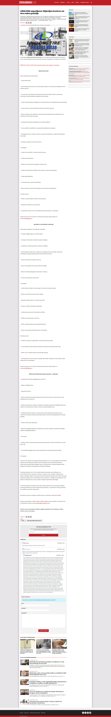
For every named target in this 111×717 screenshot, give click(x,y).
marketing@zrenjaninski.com (42, 503)
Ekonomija (23, 25)
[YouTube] (90, 712)
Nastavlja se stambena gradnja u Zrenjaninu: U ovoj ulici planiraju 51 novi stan (46, 662)
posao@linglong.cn (27, 218)
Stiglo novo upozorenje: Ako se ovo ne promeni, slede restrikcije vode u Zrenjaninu (82, 17)
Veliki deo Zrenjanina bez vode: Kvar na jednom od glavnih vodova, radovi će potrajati (82, 40)
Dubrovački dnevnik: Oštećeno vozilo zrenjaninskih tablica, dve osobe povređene (82, 21)
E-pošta (23, 608)
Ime (22, 603)
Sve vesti (56, 2)
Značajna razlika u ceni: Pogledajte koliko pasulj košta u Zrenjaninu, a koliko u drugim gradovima (48, 682)
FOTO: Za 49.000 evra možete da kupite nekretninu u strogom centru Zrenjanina (46, 692)
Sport (72, 2)
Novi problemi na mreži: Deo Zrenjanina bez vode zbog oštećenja (79, 78)
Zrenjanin (62, 2)
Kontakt (21, 712)
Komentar (24, 613)
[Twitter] (85, 712)
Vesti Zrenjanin (29, 25)
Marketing (43, 712)
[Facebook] (83, 712)
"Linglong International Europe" (34, 520)
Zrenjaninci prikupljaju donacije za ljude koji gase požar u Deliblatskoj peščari (81, 25)
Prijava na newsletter (43, 527)
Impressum (26, 712)
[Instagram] (88, 712)
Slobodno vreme (85, 2)
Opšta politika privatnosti (35, 712)
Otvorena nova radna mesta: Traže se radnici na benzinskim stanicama (45, 702)
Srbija (77, 2)
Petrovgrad (27, 549)
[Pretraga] (91, 2)
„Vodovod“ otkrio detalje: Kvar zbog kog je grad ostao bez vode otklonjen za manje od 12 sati (82, 44)
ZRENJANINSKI (47, 25)
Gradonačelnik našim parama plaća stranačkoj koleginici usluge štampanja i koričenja (82, 52)
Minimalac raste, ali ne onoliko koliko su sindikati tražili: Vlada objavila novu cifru (47, 673)
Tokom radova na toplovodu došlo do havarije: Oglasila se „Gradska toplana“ (82, 29)
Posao (68, 2)
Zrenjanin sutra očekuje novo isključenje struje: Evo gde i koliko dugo (81, 13)
